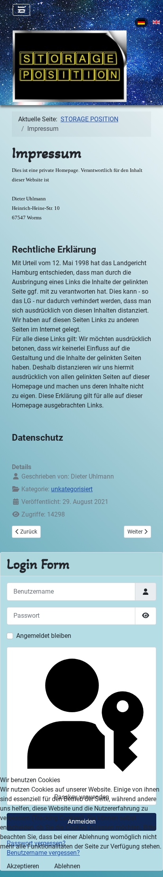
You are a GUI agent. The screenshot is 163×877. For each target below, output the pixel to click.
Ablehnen (67, 866)
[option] (141, 22)
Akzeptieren (23, 866)
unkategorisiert (72, 489)
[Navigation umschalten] (21, 10)
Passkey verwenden (81, 797)
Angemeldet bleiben (43, 635)
